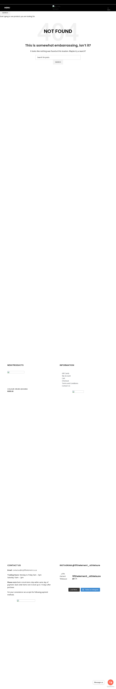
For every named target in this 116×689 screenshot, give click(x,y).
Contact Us (66, 386)
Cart (63, 378)
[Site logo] (58, 8)
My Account (66, 376)
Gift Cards (65, 373)
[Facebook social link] (56, 2)
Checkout (65, 381)
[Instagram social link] (59, 2)
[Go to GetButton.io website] (110, 686)
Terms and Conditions (70, 383)
